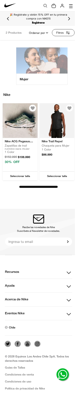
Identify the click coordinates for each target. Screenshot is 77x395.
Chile (12, 327)
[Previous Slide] (8, 19)
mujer (24, 79)
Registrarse (38, 22)
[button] (20, 176)
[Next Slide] (69, 19)
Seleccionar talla (20, 176)
